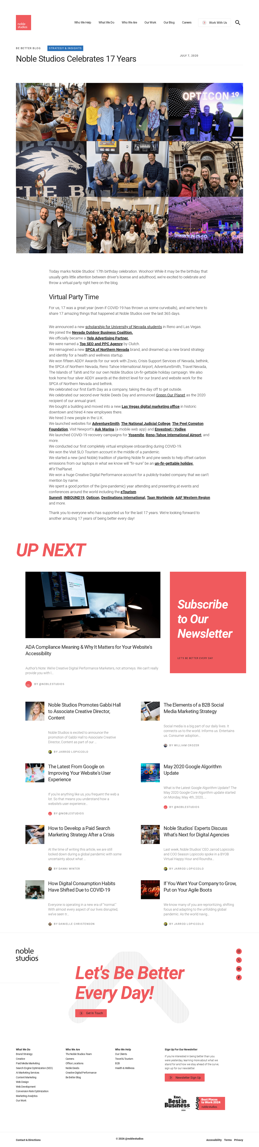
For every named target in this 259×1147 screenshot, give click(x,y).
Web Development (26, 1086)
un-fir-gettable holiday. (174, 463)
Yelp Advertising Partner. (108, 338)
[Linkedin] (239, 969)
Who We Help (82, 22)
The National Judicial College (145, 423)
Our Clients (121, 1054)
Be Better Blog (73, 1077)
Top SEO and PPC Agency (101, 344)
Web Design (22, 1081)
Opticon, (93, 497)
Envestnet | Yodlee (170, 429)
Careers (187, 22)
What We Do (106, 22)
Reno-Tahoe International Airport (173, 435)
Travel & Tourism (124, 1058)
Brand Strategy (24, 1054)
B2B (117, 1063)
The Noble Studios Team (79, 1054)
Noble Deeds (72, 1068)
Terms (228, 1139)
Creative (20, 1058)
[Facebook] (239, 977)
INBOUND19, (74, 497)
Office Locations (74, 1063)
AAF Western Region (192, 497)
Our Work (150, 22)
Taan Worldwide (160, 497)
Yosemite (136, 435)
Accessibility (214, 1139)
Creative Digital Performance (81, 1072)
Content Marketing (26, 1077)
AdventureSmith (105, 423)
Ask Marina (104, 429)
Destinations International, (123, 497)
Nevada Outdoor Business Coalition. (102, 332)
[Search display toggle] (238, 22)
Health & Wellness (124, 1068)
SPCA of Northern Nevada (107, 349)
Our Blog (169, 22)
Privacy (238, 1139)
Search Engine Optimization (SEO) (34, 1068)
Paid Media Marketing (28, 1063)
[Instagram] (239, 951)
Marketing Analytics (27, 1095)
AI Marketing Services (27, 1072)
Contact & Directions (28, 1139)
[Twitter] (239, 960)
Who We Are (129, 22)
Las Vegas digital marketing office (151, 406)
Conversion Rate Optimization (32, 1091)
